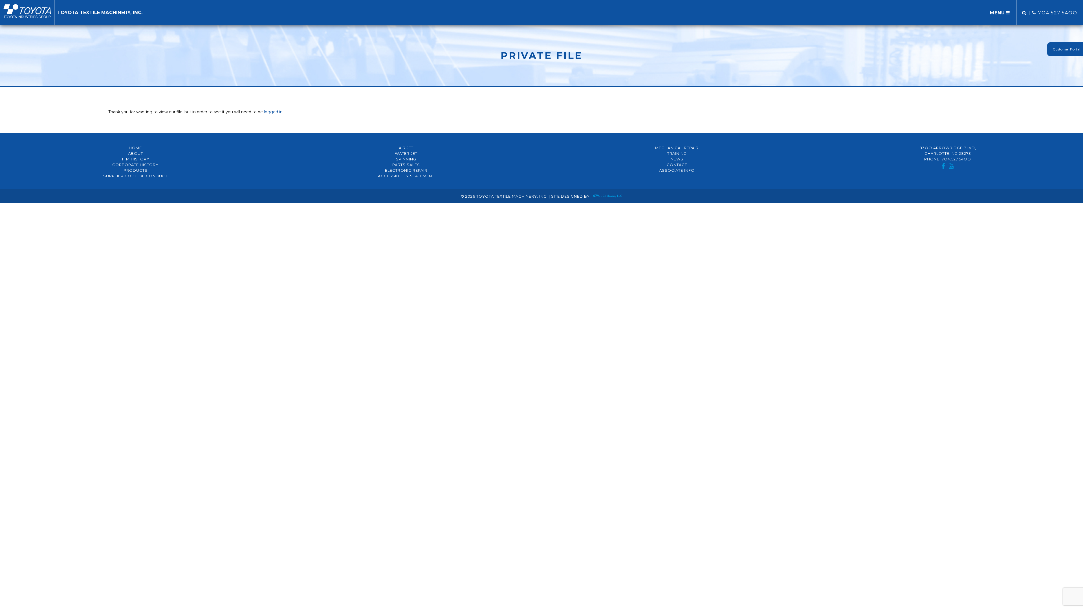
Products (136, 170)
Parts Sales (406, 164)
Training (677, 153)
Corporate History (135, 164)
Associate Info (677, 170)
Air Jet (406, 147)
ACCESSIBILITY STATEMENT (406, 176)
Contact (677, 164)
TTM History (135, 159)
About (135, 153)
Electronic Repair (406, 170)
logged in (273, 111)
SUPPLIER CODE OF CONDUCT (135, 176)
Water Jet (406, 153)
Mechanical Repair (677, 147)
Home (135, 147)
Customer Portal (1066, 49)
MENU (997, 13)
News (677, 159)
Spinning (406, 159)
